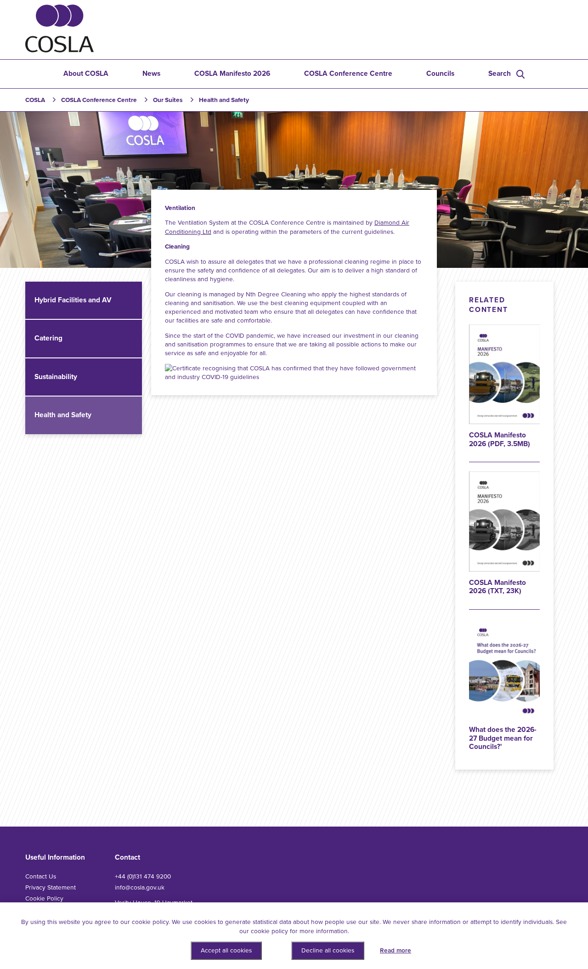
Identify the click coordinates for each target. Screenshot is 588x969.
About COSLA (85, 73)
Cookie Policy (44, 898)
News (151, 73)
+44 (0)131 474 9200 (143, 876)
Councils (440, 73)
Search (499, 73)
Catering (48, 338)
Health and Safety (62, 415)
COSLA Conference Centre (348, 73)
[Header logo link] (59, 50)
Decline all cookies (327, 950)
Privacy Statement (50, 887)
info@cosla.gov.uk (139, 887)
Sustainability (55, 377)
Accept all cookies (226, 950)
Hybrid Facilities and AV (73, 300)
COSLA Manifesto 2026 (232, 73)
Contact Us (40, 876)
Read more (395, 950)
